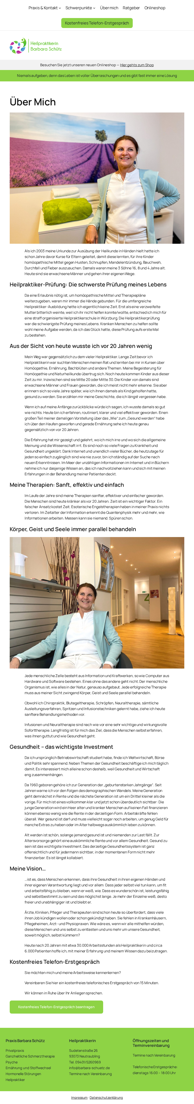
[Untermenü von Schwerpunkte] (94, 8)
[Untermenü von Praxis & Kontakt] (60, 8)
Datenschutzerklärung (106, 1097)
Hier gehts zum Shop (137, 64)
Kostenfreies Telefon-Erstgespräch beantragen (56, 1007)
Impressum (79, 1097)
